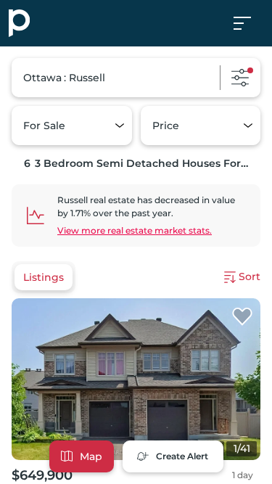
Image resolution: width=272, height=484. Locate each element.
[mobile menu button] (250, 23)
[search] (136, 77)
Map (91, 456)
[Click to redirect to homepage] (19, 23)
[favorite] (242, 317)
